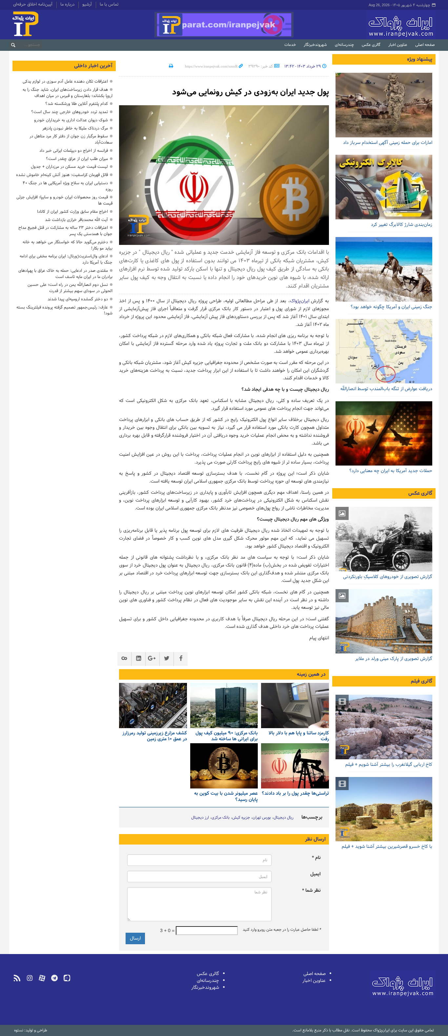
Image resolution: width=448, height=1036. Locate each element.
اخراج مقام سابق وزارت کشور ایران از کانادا (72, 211)
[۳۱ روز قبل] (224, 765)
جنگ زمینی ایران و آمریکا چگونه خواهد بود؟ (391, 307)
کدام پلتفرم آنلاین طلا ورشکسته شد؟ (76, 103)
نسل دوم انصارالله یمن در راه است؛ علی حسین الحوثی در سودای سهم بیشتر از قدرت (70, 287)
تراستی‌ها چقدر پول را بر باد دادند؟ (295, 794)
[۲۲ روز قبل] (153, 705)
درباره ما (67, 5)
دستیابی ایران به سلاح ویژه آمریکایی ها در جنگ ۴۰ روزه (67, 186)
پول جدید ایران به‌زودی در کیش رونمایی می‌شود (250, 92)
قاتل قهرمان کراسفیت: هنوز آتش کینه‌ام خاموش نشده (62, 174)
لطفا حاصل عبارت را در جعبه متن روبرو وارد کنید (282, 930)
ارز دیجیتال (200, 817)
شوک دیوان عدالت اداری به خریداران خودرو (71, 120)
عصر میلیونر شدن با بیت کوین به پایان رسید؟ (226, 797)
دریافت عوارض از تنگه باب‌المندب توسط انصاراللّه (386, 389)
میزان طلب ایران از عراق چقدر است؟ (77, 158)
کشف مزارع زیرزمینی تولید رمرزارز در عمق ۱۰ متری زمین (154, 736)
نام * (316, 857)
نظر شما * (311, 890)
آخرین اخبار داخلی (93, 66)
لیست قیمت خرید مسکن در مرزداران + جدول (69, 166)
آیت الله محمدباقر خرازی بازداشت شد (76, 219)
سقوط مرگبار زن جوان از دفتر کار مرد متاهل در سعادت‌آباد (71, 139)
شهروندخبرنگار (315, 45)
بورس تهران (262, 817)
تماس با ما (109, 5)
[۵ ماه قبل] (384, 727)
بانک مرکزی (221, 817)
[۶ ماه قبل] (384, 621)
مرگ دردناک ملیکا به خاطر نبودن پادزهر (75, 128)
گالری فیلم (421, 681)
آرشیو (87, 5)
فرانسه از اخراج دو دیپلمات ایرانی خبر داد (73, 150)
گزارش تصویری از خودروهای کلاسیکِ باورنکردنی (387, 577)
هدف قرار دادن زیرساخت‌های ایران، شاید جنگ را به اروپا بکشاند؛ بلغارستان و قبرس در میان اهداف (67, 92)
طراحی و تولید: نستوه (30, 1030)
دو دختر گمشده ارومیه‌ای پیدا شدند (78, 299)
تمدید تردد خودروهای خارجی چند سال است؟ (69, 112)
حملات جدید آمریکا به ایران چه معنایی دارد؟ (390, 471)
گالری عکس (371, 45)
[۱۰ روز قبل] (295, 705)
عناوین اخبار (397, 45)
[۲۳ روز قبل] (295, 765)
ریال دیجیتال (284, 817)
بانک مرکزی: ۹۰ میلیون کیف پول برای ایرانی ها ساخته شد (226, 736)
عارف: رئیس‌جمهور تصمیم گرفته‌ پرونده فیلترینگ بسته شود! (64, 310)
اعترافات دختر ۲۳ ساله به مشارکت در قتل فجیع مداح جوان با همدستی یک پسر (65, 230)
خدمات (290, 45)
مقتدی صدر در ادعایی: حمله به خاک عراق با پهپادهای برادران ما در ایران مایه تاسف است (65, 273)
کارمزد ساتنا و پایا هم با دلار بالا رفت (299, 736)
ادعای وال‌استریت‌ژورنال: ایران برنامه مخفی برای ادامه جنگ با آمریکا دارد (66, 259)
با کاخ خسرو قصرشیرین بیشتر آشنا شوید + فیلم (387, 846)
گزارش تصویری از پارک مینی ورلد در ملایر (393, 659)
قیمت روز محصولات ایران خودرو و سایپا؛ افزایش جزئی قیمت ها (64, 200)
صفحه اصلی (425, 45)
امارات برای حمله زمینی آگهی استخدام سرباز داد (387, 143)
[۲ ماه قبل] (384, 539)
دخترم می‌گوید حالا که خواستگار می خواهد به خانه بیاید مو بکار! (67, 245)
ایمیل (315, 874)
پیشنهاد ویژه (419, 59)
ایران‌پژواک (366, 24)
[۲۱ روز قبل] (224, 705)
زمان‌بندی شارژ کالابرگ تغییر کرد (401, 225)
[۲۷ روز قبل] (384, 433)
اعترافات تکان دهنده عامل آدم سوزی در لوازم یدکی (65, 81)
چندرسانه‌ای (344, 45)
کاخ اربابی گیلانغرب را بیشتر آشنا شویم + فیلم (388, 764)
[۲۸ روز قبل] (384, 351)
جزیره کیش (241, 817)
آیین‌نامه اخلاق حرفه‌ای (32, 5)
